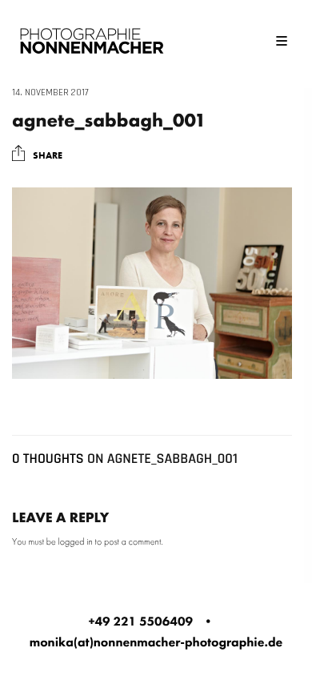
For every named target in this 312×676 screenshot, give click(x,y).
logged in (75, 541)
